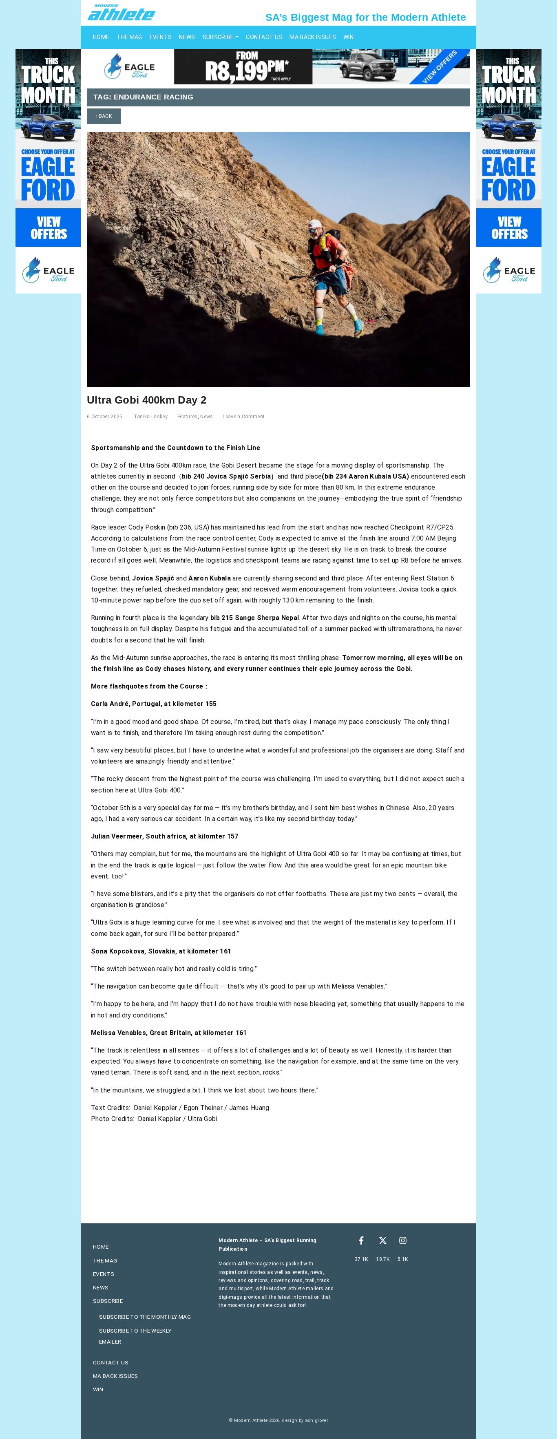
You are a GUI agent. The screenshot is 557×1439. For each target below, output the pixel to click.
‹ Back (103, 116)
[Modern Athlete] (121, 12)
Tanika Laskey (151, 416)
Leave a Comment (244, 416)
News (187, 37)
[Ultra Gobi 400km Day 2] (278, 259)
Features (187, 416)
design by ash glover (305, 1420)
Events (161, 37)
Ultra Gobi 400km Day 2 (146, 400)
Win (348, 37)
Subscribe (218, 37)
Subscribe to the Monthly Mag (145, 1316)
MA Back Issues (313, 37)
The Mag (129, 37)
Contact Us (264, 37)
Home (101, 37)
